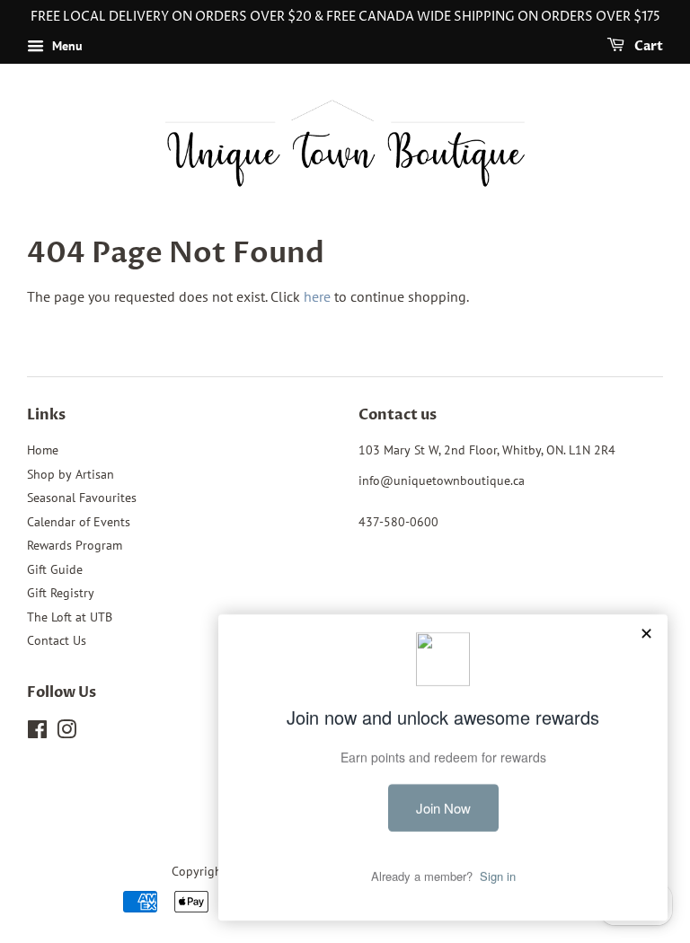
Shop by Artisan (70, 474)
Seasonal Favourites (82, 497)
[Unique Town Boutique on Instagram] (66, 733)
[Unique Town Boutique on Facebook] (37, 733)
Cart (647, 46)
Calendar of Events (78, 522)
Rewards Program (74, 545)
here (317, 296)
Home (42, 450)
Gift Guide (55, 569)
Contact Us (56, 640)
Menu (66, 46)
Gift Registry (60, 593)
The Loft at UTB (69, 617)
